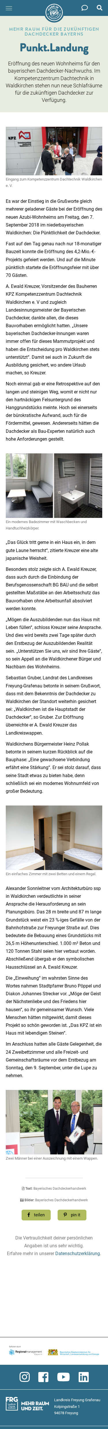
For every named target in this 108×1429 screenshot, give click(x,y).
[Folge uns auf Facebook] (43, 1377)
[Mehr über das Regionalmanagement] (54, 1351)
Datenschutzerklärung (77, 1253)
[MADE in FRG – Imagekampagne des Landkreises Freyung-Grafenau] (54, 12)
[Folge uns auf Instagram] (25, 1377)
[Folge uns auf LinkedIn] (84, 1377)
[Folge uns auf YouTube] (63, 1377)
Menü (9, 8)
